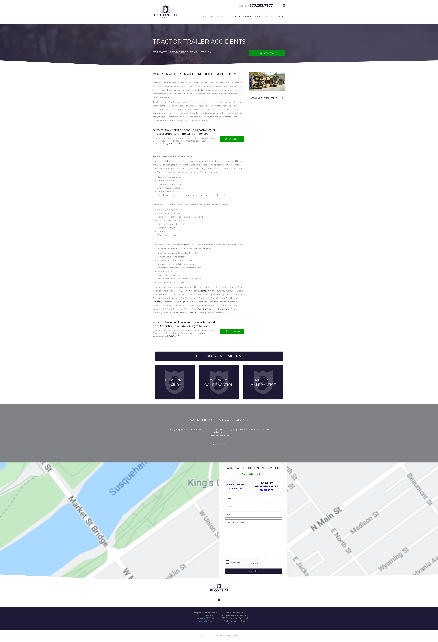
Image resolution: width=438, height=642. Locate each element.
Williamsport (190, 313)
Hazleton (157, 302)
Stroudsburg (224, 309)
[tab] (267, 98)
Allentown (204, 291)
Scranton (202, 309)
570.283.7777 (261, 5)
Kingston (184, 302)
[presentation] (242, 562)
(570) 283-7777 (174, 144)
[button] (267, 53)
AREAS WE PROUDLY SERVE (263, 98)
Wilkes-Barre (178, 313)
